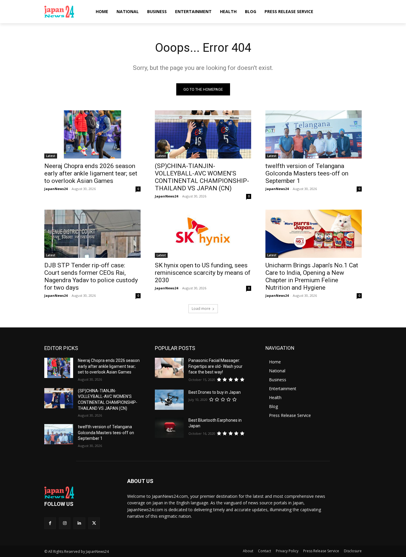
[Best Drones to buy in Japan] (169, 400)
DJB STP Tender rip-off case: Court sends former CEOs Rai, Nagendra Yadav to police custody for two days (91, 276)
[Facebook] (50, 523)
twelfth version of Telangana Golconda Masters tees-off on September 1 (306, 173)
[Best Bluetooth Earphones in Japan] (169, 428)
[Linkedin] (79, 523)
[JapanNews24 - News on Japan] (78, 492)
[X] (94, 523)
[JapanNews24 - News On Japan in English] (65, 12)
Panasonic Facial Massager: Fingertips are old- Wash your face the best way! (215, 366)
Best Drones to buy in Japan (214, 392)
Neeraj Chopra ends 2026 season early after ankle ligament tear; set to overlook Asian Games (90, 173)
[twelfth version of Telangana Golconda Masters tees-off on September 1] (313, 134)
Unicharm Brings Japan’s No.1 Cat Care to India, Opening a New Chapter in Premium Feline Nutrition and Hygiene (311, 276)
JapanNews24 (55, 188)
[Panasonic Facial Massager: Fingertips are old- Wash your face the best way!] (169, 368)
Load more (201, 308)
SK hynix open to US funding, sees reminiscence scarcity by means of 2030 (203, 273)
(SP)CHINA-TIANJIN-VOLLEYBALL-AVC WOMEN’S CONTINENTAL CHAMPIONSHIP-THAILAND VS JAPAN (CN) (202, 177)
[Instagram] (64, 523)
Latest (50, 156)
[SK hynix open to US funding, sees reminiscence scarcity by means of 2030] (203, 234)
